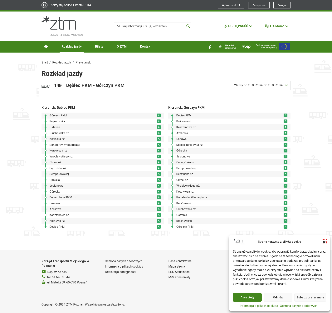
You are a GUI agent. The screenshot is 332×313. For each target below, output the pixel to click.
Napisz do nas (57, 272)
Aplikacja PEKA (231, 5)
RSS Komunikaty (179, 277)
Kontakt (145, 46)
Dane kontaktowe (180, 261)
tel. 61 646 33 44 (58, 277)
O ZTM (122, 46)
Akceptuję (247, 297)
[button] (324, 242)
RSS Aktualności (179, 272)
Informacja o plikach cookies (259, 306)
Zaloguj (281, 5)
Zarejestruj (259, 5)
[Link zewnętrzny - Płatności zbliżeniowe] (227, 46)
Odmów (278, 297)
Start (45, 62)
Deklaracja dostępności (120, 272)
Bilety (99, 46)
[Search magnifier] (188, 26)
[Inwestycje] (273, 46)
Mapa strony (176, 266)
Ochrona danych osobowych (298, 306)
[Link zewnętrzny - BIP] (246, 47)
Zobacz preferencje (310, 297)
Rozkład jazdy (72, 46)
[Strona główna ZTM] (62, 26)
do (258, 85)
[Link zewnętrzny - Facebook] (210, 46)
